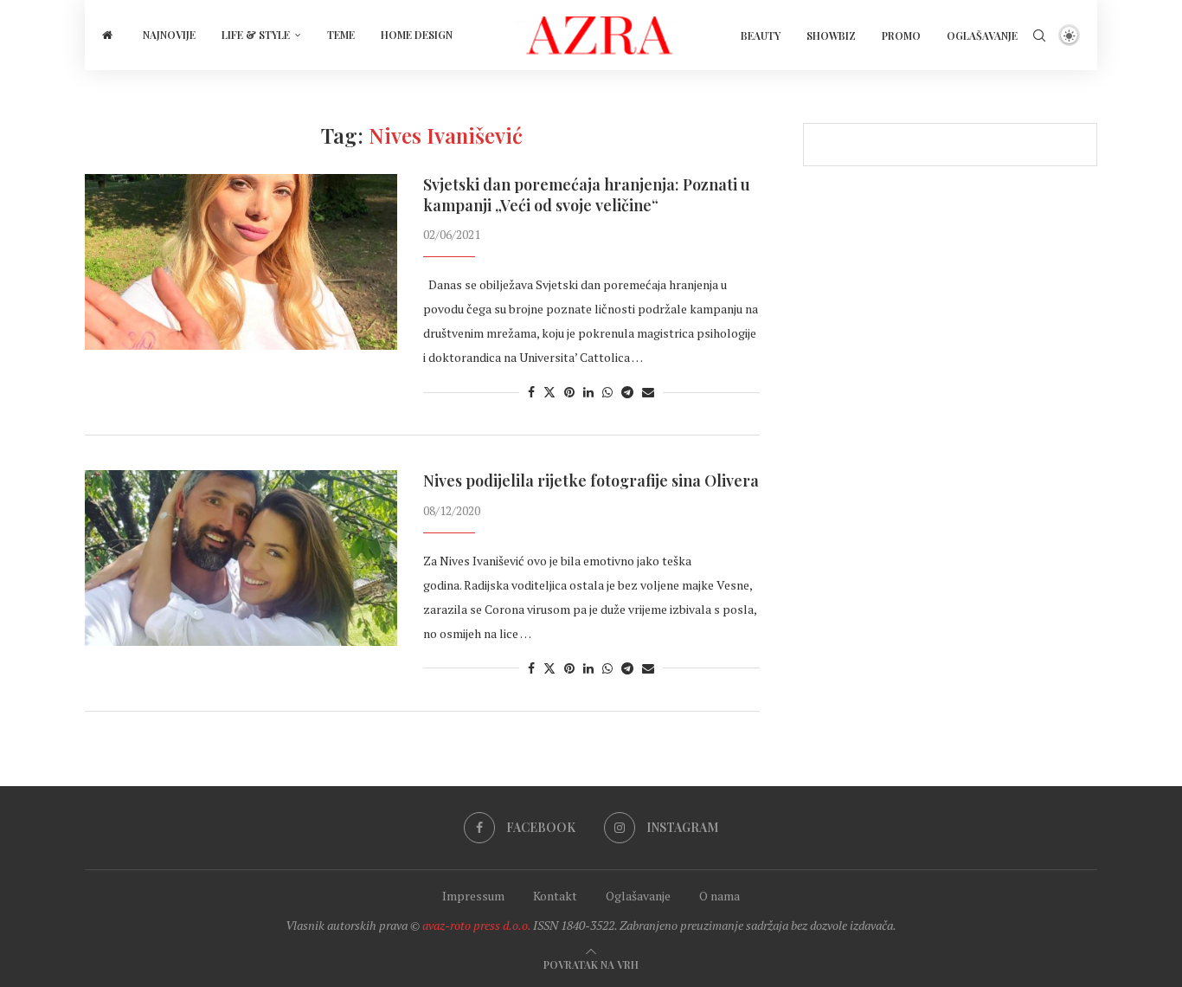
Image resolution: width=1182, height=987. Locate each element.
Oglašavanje (982, 35)
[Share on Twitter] (549, 392)
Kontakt (555, 895)
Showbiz (831, 35)
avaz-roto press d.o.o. (476, 925)
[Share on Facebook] (531, 392)
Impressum (473, 895)
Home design (417, 35)
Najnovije (169, 35)
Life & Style (256, 35)
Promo (901, 35)
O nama (719, 895)
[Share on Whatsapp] (607, 392)
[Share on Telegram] (627, 392)
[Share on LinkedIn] (588, 392)
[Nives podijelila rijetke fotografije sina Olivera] (241, 558)
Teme (341, 35)
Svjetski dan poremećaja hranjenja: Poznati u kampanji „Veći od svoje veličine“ (586, 195)
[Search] (1039, 35)
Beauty (761, 35)
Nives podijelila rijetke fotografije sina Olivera (591, 480)
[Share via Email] (648, 392)
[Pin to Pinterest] (569, 392)
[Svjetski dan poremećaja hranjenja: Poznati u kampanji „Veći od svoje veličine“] (241, 262)
